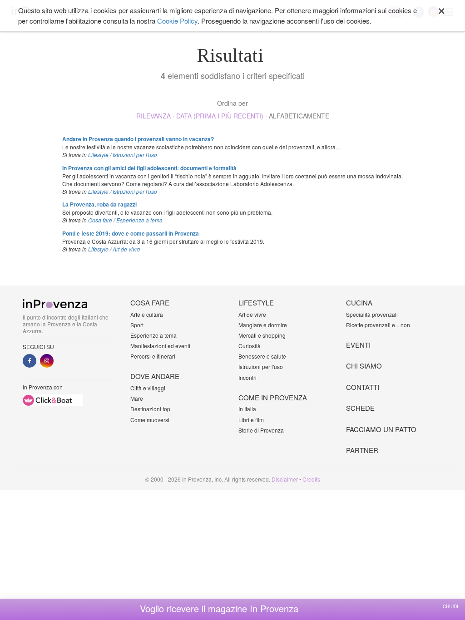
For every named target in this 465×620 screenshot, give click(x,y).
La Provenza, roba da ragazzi (99, 204)
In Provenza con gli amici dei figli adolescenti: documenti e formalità (149, 168)
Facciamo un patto (381, 429)
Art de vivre (126, 249)
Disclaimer (285, 479)
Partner (362, 450)
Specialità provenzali (372, 314)
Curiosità (249, 345)
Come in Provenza (272, 397)
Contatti (362, 387)
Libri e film (251, 419)
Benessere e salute (262, 356)
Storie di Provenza (261, 430)
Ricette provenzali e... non (378, 325)
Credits (311, 479)
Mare (136, 398)
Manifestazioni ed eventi (160, 345)
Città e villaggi (147, 388)
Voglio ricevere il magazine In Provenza (219, 609)
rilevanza (153, 115)
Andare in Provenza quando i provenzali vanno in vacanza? (138, 139)
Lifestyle (98, 154)
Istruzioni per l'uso (135, 154)
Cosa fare (100, 220)
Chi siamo (364, 365)
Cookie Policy (177, 20)
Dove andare (154, 376)
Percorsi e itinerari (152, 356)
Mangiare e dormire (262, 325)
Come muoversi (149, 419)
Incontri (247, 377)
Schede (360, 408)
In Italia (247, 409)
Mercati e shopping (262, 335)
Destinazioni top (150, 409)
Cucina (359, 302)
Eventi (358, 344)
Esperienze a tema (139, 220)
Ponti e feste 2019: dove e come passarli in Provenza (130, 233)
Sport (136, 325)
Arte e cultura (146, 314)
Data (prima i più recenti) (219, 115)
